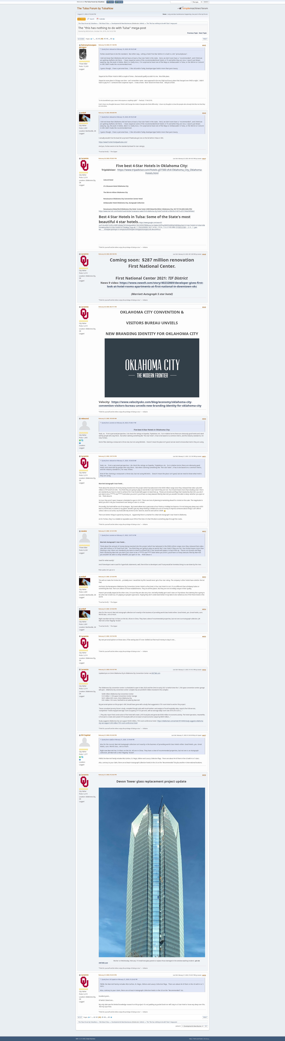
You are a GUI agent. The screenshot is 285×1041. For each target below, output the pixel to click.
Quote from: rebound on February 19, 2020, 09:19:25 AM (119, 49)
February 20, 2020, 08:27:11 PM (108, 307)
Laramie (84, 158)
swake (84, 531)
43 (99, 39)
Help (190, 1039)
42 (97, 39)
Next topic (203, 33)
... (95, 39)
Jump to (178, 1026)
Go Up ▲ (206, 1039)
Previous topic (192, 33)
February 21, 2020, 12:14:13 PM (108, 531)
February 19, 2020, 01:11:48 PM (108, 45)
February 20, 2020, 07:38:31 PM (108, 158)
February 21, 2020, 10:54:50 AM (108, 418)
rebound (85, 418)
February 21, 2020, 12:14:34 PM (108, 576)
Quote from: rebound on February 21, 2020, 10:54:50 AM (119, 461)
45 (105, 39)
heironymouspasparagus (88, 46)
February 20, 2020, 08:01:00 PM (108, 254)
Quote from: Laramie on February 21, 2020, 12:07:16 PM (119, 535)
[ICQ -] (80, 440)
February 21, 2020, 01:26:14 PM (108, 975)
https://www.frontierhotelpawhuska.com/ (113, 142)
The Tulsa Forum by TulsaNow (95, 8)
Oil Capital (85, 735)
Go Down (81, 39)
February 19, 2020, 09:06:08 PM (108, 113)
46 (107, 39)
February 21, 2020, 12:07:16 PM (108, 456)
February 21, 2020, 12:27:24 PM (108, 636)
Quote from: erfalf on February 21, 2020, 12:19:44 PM (118, 740)
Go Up (80, 1017)
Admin (142, 23)
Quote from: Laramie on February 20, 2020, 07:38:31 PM (119, 423)
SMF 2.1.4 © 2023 (81, 1038)
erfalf (83, 112)
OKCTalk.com (155, 673)
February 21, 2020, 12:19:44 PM (108, 609)
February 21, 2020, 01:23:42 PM (108, 774)
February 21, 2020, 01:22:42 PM (108, 735)
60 (111, 39)
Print (205, 39)
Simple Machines (90, 1038)
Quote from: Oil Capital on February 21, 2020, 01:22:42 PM (119, 979)
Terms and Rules (198, 1039)
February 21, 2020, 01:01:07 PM (108, 669)
